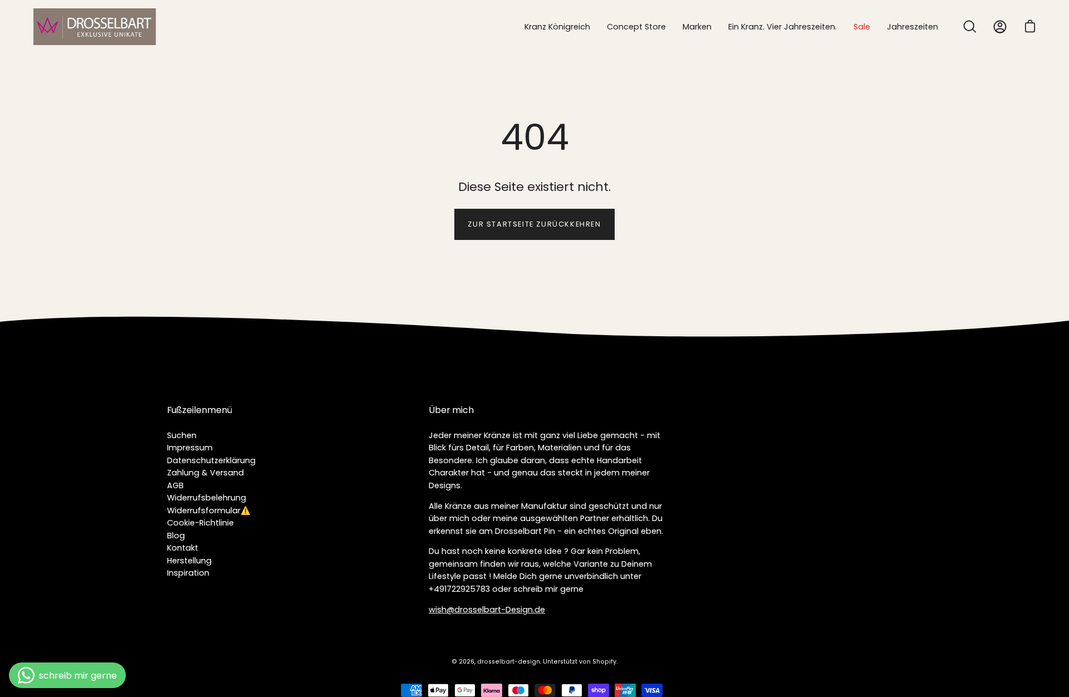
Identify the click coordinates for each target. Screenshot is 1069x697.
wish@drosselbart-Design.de (487, 609)
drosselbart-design (508, 661)
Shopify (604, 661)
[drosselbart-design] (94, 26)
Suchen (182, 435)
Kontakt (182, 547)
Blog (176, 535)
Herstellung (189, 560)
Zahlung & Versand (205, 472)
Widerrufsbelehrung (206, 497)
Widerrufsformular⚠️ (209, 510)
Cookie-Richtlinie (200, 522)
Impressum (190, 447)
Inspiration (188, 572)
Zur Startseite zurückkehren (534, 224)
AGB (175, 485)
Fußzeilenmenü (199, 410)
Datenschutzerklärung (211, 460)
